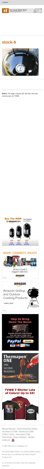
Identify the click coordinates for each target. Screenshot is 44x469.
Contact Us (6, 440)
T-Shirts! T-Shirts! (8, 434)
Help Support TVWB (23, 434)
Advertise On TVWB (26, 431)
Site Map (31, 437)
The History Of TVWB (9, 431)
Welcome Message (9, 429)
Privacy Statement (20, 437)
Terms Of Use (7, 437)
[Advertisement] (21, 25)
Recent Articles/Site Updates (27, 429)
